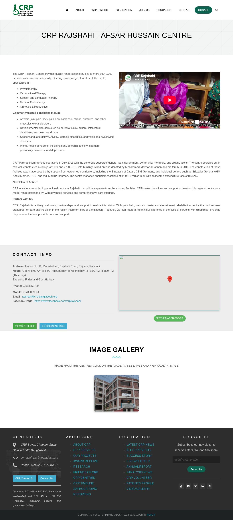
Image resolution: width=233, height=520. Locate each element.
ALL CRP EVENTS (139, 450)
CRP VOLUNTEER (139, 477)
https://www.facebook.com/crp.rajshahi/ (58, 300)
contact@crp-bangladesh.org (39, 457)
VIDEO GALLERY (138, 488)
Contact (185, 10)
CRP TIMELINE (83, 483)
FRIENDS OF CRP (85, 472)
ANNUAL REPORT (139, 466)
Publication (123, 10)
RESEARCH (81, 466)
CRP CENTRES (84, 477)
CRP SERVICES (84, 450)
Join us (144, 10)
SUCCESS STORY (139, 455)
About (80, 10)
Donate (203, 10)
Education (164, 10)
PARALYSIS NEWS (139, 472)
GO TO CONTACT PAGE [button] (53, 326)
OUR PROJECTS (84, 455)
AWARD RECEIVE (85, 461)
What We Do (100, 10)
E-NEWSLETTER (138, 461)
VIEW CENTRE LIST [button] (24, 326)
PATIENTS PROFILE (140, 483)
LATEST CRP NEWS (140, 444)
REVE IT (151, 515)
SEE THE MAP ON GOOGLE (169, 318)
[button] (169, 279)
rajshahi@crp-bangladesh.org (39, 296)
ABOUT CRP (82, 444)
